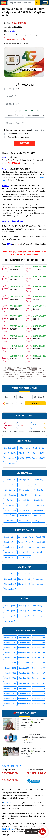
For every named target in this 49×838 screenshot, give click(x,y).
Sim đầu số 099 (38, 547)
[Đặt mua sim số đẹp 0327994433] (6, 318)
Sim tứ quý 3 (10, 616)
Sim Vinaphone (34, 432)
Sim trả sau (38, 515)
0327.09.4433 (16, 326)
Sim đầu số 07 (24, 552)
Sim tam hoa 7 (38, 574)
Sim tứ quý (10, 480)
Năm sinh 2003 (24, 648)
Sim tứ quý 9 (10, 606)
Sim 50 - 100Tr (10, 458)
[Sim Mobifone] (19, 425)
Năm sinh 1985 (24, 678)
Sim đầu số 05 (38, 552)
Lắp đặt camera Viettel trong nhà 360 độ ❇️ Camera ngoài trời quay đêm (33, 751)
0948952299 (10, 780)
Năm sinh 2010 (10, 637)
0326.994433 (39, 306)
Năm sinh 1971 (10, 704)
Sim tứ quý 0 (10, 621)
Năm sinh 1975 (38, 693)
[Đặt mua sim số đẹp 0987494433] (29, 288)
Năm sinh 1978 (38, 688)
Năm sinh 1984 (38, 678)
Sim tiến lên (38, 500)
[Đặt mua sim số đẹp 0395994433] (6, 308)
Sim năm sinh (10, 495)
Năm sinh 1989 (10, 673)
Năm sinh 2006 (24, 642)
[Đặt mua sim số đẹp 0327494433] (6, 338)
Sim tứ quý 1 (38, 616)
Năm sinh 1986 (10, 678)
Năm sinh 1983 (10, 683)
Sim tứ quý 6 (10, 611)
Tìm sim (35, 403)
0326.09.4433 (39, 316)
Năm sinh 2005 (38, 642)
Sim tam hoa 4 (38, 579)
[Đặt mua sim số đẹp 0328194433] (6, 358)
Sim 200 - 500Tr (38, 458)
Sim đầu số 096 (38, 542)
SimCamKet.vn (9, 803)
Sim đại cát (24, 515)
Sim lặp (38, 495)
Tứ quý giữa (24, 510)
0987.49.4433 (39, 286)
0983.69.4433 (16, 276)
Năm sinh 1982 (24, 683)
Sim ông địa (38, 490)
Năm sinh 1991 (24, 668)
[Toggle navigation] (44, 2)
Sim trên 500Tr (10, 463)
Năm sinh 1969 (38, 704)
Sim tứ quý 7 (38, 606)
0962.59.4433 (39, 296)
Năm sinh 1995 (10, 663)
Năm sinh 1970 (24, 704)
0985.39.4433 (16, 286)
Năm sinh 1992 (10, 668)
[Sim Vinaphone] (34, 425)
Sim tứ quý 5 (24, 611)
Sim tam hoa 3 (10, 584)
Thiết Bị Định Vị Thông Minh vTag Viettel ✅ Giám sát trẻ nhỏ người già (32, 722)
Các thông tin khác (11, 766)
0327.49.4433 (16, 336)
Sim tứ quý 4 (38, 611)
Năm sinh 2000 (24, 653)
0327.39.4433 (39, 326)
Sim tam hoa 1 (38, 584)
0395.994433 (16, 306)
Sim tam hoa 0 (10, 589)
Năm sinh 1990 (38, 668)
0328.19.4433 (16, 356)
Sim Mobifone (19, 432)
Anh (9, 89)
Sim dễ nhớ (10, 515)
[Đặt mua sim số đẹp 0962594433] (29, 298)
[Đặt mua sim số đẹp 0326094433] (29, 318)
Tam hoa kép (24, 485)
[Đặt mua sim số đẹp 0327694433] (29, 338)
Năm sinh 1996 (38, 658)
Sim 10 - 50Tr (38, 453)
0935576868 (10, 773)
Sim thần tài (24, 490)
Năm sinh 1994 (24, 663)
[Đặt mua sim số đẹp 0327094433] (6, 328)
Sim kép (10, 500)
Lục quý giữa (38, 505)
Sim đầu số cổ (24, 505)
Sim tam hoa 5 (24, 579)
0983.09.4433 (16, 266)
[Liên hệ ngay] (42, 831)
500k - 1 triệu (24, 448)
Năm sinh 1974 (10, 698)
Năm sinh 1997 (24, 658)
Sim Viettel (7, 432)
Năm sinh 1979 (24, 688)
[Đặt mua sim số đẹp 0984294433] (29, 278)
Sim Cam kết (24, 520)
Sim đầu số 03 (10, 557)
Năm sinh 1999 (38, 653)
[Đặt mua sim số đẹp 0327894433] (29, 348)
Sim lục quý (38, 480)
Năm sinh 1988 (24, 673)
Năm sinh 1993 (38, 663)
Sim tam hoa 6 (10, 579)
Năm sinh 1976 (24, 693)
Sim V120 (10, 520)
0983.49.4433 (39, 266)
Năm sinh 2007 (10, 642)
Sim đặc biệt (10, 505)
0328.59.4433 (39, 356)
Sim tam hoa (10, 485)
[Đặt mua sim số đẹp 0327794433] (6, 348)
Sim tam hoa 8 (24, 574)
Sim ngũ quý (24, 480)
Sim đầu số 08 (10, 552)
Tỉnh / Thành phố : (13, 111)
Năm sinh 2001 (10, 653)
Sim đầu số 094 (24, 542)
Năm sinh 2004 (10, 648)
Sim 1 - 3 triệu (38, 448)
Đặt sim (24, 143)
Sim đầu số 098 (24, 547)
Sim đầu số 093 (10, 542)
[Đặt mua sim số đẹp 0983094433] (6, 268)
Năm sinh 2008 (38, 637)
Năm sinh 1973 (24, 698)
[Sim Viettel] (7, 425)
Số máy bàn (38, 510)
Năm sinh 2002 (38, 648)
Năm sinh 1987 (38, 673)
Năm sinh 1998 (10, 658)
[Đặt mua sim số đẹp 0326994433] (29, 308)
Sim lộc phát (10, 490)
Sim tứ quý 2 (24, 616)
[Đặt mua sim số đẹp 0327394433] (29, 328)
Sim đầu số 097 (10, 547)
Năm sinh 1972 (38, 698)
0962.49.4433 (16, 296)
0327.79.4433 (16, 346)
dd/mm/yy (10, 403)
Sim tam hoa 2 (24, 584)
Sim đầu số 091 (24, 537)
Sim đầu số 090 (10, 537)
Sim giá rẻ (38, 520)
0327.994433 (16, 316)
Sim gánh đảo (24, 500)
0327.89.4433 (39, 346)
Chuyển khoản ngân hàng (18, 137)
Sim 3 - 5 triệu (10, 453)
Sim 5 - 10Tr (24, 453)
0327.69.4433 (39, 336)
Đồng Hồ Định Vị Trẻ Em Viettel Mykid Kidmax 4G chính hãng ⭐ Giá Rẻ (33, 737)
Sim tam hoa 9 (10, 574)
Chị (17, 89)
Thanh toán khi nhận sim (17, 134)
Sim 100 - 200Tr (24, 458)
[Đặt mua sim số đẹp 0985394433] (6, 288)
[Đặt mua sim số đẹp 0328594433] (29, 358)
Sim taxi (38, 485)
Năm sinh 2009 (24, 637)
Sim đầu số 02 (24, 557)
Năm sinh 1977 (10, 693)
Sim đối (24, 495)
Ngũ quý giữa (10, 510)
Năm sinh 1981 (38, 683)
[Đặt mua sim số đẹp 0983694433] (6, 278)
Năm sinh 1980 (10, 688)
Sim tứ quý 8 (24, 606)
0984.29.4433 (39, 276)
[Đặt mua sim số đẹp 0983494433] (29, 268)
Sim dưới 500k (10, 448)
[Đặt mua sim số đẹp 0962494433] (6, 298)
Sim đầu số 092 (38, 537)
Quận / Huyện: (32, 111)
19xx (20, 403)
